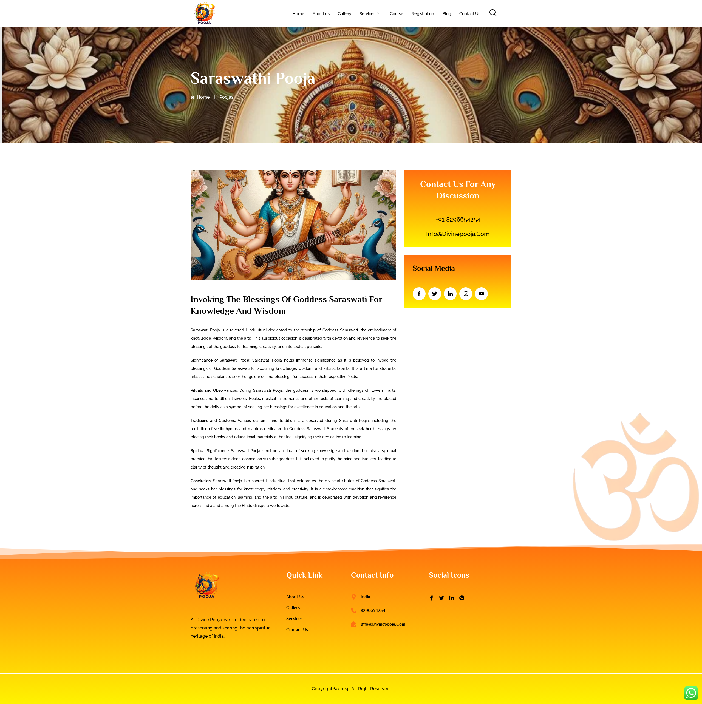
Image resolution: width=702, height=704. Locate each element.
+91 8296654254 (458, 219)
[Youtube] (481, 293)
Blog (446, 13)
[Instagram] (465, 293)
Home (298, 13)
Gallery (344, 13)
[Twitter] (434, 293)
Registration (423, 13)
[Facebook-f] (419, 293)
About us (321, 13)
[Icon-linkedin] (450, 293)
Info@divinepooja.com (457, 233)
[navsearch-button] (493, 14)
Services (367, 13)
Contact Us (469, 13)
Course (396, 13)
